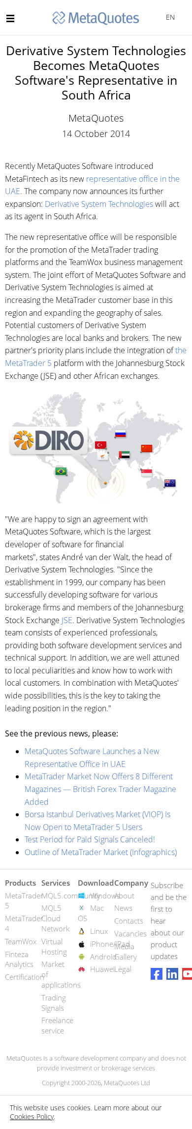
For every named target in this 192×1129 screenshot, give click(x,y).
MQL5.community (70, 895)
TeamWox (20, 941)
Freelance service (57, 1025)
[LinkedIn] (172, 974)
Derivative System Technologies (99, 204)
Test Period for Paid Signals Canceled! (90, 839)
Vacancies (130, 933)
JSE (67, 620)
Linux (99, 931)
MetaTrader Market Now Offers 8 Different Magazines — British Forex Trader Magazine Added (100, 789)
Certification (24, 977)
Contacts (128, 921)
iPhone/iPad (110, 944)
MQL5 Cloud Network (55, 918)
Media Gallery (125, 951)
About (124, 895)
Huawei (102, 969)
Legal (122, 969)
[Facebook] (156, 974)
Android (103, 957)
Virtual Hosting (54, 946)
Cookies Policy (32, 1116)
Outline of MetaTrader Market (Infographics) (101, 852)
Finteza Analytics (19, 959)
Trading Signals (53, 1003)
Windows (105, 895)
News (123, 908)
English (168, 17)
